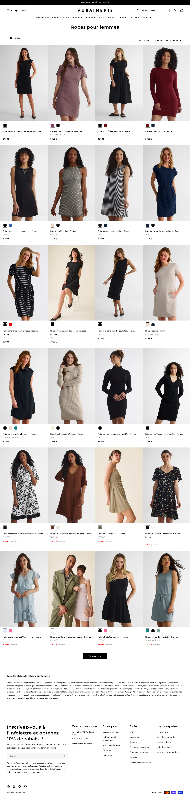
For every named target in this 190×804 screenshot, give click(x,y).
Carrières (107, 750)
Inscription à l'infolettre (167, 752)
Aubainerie (20, 792)
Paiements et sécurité (139, 747)
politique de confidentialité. (43, 769)
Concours (133, 757)
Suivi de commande (166, 737)
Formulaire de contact (83, 743)
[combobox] (153, 10)
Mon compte (162, 732)
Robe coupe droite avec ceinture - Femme (163, 231)
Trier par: (159, 40)
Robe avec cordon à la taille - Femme (161, 637)
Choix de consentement (140, 762)
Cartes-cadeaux (164, 742)
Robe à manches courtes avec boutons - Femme (71, 533)
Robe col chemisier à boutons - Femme (20, 434)
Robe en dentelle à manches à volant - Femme (70, 637)
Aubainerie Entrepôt (112, 745)
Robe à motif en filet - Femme (63, 231)
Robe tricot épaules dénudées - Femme (67, 434)
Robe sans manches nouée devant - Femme (22, 131)
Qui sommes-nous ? (112, 732)
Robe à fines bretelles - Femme (111, 533)
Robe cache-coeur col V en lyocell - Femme (22, 637)
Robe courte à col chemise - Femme (66, 131)
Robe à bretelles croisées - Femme (113, 637)
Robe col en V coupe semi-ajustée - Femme (164, 434)
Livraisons (134, 737)
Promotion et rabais (138, 752)
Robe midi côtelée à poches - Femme (114, 131)
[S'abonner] (64, 756)
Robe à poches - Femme (155, 331)
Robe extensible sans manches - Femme (20, 231)
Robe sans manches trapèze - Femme (114, 231)
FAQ (131, 732)
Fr (8, 10)
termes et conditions (19, 769)
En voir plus (95, 656)
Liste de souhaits (164, 747)
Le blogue (107, 755)
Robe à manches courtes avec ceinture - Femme (24, 533)
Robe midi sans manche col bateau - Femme (117, 331)
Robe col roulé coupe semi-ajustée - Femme (117, 434)
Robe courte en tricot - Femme (158, 131)
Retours (133, 742)
